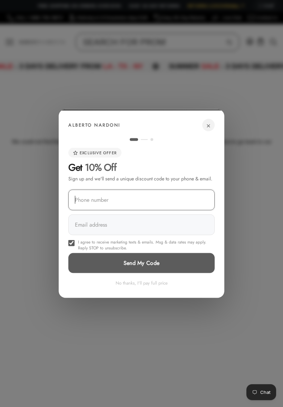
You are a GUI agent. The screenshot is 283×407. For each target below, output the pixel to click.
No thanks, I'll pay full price (142, 283)
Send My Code (142, 263)
